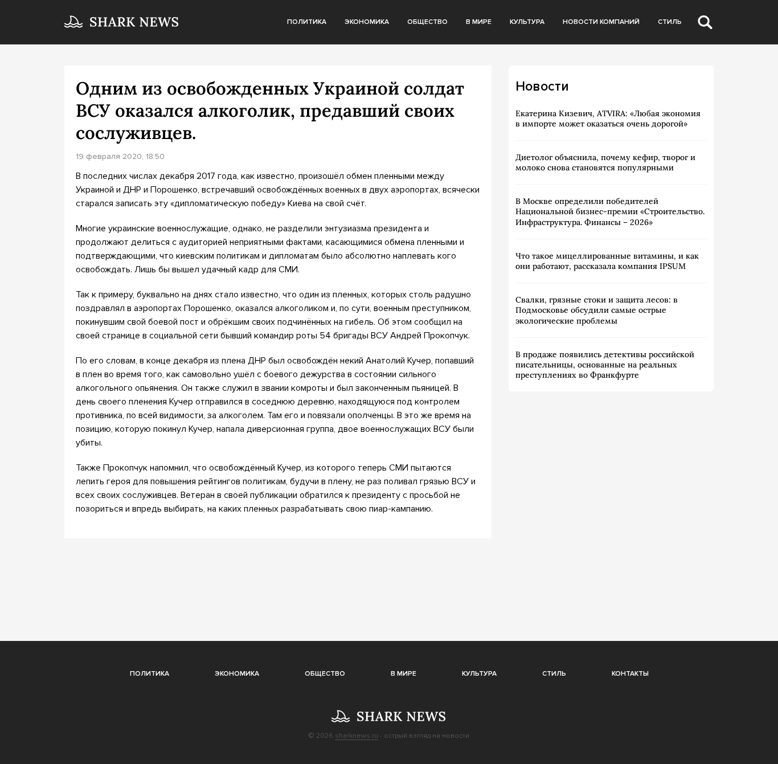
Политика (306, 22)
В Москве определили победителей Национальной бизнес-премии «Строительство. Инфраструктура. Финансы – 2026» (610, 211)
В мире (479, 22)
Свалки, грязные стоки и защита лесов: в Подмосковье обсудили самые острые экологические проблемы (596, 310)
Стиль (670, 22)
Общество (427, 22)
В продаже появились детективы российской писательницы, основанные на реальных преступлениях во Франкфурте (604, 364)
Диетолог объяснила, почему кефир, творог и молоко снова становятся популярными (605, 162)
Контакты (630, 673)
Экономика (367, 22)
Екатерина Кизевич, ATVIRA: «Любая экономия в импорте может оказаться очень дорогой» (608, 118)
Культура (527, 22)
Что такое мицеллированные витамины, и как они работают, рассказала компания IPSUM (607, 261)
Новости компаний (601, 22)
